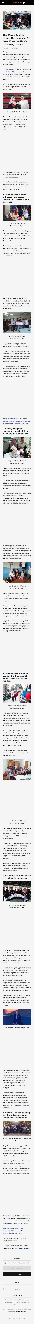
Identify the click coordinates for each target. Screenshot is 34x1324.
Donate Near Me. (24, 1248)
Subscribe (17, 1274)
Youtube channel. (22, 1223)
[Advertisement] (17, 151)
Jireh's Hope (18, 1289)
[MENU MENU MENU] (2, 2)
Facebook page (7, 1223)
